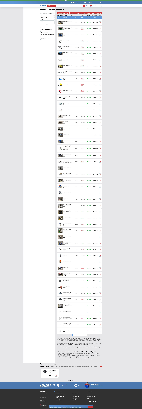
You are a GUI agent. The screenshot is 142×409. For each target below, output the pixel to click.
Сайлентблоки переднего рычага (63, 13)
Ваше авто (45, 11)
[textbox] (47, 19)
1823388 (82, 29)
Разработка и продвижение (43, 405)
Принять (90, 406)
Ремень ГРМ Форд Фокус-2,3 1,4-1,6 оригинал (67, 72)
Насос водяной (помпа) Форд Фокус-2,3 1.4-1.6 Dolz (67, 192)
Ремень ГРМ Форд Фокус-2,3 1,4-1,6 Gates (67, 91)
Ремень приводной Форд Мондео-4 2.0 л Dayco (66, 128)
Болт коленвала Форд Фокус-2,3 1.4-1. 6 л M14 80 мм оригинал (67, 109)
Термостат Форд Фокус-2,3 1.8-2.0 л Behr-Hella (67, 261)
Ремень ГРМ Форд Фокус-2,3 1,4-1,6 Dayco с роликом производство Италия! (67, 53)
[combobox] (47, 15)
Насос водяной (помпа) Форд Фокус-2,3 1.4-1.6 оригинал (67, 173)
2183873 (82, 211)
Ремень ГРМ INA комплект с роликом (66, 40)
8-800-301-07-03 (74, 2)
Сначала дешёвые (94, 15)
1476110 (82, 268)
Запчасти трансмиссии (44, 32)
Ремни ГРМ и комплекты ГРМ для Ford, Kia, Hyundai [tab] (62, 366)
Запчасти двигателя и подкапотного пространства (46, 27)
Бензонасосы (73, 13)
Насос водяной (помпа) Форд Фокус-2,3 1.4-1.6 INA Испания (67, 180)
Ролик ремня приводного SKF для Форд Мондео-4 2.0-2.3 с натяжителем (67, 141)
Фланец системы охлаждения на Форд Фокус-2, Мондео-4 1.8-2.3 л (67, 299)
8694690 (82, 148)
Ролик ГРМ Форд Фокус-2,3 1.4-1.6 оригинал (67, 97)
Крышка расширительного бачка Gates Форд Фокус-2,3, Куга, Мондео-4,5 (67, 287)
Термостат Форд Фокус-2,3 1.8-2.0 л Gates (67, 268)
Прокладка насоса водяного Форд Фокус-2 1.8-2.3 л (66, 330)
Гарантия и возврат (53, 2)
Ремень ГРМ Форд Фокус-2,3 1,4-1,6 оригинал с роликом (67, 34)
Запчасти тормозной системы (45, 38)
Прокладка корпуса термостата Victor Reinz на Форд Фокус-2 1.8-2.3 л (67, 324)
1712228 (82, 243)
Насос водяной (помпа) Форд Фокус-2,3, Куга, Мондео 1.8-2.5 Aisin (67, 218)
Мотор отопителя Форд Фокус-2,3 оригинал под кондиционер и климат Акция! (52, 371)
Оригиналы (66, 15)
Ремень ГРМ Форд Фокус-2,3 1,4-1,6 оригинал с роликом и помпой (67, 22)
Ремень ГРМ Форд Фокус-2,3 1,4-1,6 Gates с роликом (67, 59)
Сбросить (47, 24)
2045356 (82, 28)
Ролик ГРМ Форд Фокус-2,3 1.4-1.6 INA (67, 103)
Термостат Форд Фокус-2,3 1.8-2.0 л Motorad (67, 274)
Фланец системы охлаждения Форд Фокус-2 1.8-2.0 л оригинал (67, 293)
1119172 (82, 161)
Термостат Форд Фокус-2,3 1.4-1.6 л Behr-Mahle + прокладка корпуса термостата (67, 243)
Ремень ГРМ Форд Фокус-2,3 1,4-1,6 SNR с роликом (67, 65)
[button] (101, 366)
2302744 (82, 27)
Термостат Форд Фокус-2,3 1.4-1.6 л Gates (67, 249)
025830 (82, 318)
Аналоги (72, 15)
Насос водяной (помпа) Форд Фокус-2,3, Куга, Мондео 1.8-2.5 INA (67, 230)
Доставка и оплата (47, 2)
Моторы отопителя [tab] (44, 366)
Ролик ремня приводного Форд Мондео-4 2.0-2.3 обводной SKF (67, 167)
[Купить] (100, 22)
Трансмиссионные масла (81, 13)
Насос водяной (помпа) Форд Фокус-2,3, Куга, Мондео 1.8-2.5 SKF (67, 224)
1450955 (82, 299)
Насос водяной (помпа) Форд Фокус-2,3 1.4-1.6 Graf (67, 186)
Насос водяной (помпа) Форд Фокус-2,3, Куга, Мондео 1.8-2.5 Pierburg (67, 211)
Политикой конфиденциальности (79, 407)
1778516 (82, 180)
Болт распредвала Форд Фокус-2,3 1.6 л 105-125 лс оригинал (66, 122)
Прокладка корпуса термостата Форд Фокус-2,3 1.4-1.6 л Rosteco (67, 318)
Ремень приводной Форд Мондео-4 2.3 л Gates (66, 134)
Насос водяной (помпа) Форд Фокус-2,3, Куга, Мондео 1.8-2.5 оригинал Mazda (67, 205)
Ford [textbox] (41, 15)
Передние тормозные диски (96, 13)
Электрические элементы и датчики (46, 29)
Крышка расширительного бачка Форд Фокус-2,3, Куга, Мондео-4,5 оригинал (67, 280)
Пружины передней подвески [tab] (82, 366)
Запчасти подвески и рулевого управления (47, 34)
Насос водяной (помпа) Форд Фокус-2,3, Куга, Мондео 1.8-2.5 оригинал (67, 199)
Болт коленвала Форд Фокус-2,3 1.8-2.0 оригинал (67, 116)
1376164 (82, 103)
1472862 (82, 305)
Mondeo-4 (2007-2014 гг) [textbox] (43, 17)
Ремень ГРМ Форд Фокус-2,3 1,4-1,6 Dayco (67, 78)
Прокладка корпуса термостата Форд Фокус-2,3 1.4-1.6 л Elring (67, 311)
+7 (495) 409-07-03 (88, 2)
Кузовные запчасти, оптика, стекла (60, 397)
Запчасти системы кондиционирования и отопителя (47, 36)
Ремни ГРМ (88, 13)
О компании (41, 2)
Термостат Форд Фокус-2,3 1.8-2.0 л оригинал (67, 255)
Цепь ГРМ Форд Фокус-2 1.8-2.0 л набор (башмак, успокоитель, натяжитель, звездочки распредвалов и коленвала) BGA (67, 161)
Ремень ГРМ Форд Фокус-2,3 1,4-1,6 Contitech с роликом (67, 47)
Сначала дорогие (99, 15)
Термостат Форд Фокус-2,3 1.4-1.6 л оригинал (67, 236)
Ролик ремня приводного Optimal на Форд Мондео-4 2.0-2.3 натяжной (67, 155)
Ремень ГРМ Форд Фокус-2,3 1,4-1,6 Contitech (67, 84)
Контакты (59, 2)
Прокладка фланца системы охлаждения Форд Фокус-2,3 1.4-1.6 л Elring (67, 305)
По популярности (88, 15)
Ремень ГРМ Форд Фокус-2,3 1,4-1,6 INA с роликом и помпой (67, 28)
